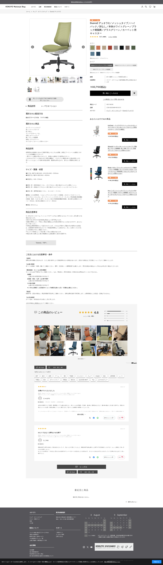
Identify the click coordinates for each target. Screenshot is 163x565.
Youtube (91, 547)
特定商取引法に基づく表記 (36, 554)
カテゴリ (33, 7)
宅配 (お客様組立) (34, 534)
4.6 (96, 312)
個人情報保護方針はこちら (112, 562)
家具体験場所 (48, 7)
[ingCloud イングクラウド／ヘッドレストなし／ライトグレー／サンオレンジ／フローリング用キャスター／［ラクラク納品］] (98, 131)
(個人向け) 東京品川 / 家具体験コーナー (66, 517)
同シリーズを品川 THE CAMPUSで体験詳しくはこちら (44, 99)
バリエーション (50, 106)
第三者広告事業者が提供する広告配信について (41, 556)
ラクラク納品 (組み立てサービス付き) (39, 532)
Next (83, 47)
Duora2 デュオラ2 (128, 110)
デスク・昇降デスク (35, 519)
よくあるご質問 (60, 534)
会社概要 (32, 550)
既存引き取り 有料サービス (36, 536)
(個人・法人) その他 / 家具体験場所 (65, 519)
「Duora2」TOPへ (41, 243)
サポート (67, 7)
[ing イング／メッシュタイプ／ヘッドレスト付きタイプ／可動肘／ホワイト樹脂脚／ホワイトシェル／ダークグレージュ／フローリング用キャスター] (98, 196)
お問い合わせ (59, 536)
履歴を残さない (132, 502)
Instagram (83, 547)
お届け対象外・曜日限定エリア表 (38, 540)
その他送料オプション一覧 (36, 538)
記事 (40, 7)
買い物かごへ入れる (110, 93)
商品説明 (31, 106)
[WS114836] (29, 80)
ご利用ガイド (38, 303)
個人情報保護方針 (34, 552)
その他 (31, 523)
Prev (32, 47)
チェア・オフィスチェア (113, 110)
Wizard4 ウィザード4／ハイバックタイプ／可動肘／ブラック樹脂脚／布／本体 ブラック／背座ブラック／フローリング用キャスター (122, 148)
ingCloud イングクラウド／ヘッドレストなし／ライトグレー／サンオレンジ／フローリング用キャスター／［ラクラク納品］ (122, 127)
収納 (31, 521)
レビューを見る (112, 37)
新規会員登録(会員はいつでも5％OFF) (81, 2)
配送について (58, 7)
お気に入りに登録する (134, 93)
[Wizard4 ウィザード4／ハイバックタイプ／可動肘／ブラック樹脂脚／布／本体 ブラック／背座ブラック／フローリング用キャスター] (98, 152)
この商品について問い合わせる (113, 99)
